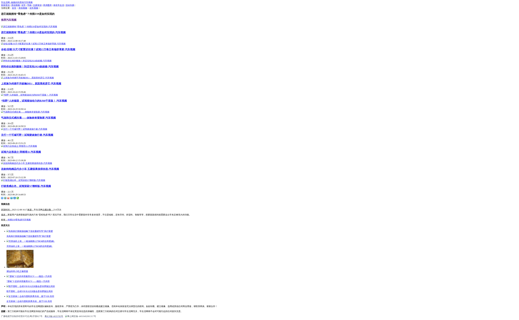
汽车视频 (26, 220)
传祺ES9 (12, 220)
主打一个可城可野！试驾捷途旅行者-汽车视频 (27, 134)
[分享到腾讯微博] (11, 198)
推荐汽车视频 (8, 19)
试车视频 (33, 8)
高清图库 (47, 5)
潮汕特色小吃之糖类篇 (17, 271)
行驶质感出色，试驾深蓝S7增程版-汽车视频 (26, 186)
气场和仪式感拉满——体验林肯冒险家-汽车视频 (28, 117)
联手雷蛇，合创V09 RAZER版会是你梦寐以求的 (29, 291)
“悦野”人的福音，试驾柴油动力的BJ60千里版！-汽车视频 (34, 100)
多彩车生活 (58, 5)
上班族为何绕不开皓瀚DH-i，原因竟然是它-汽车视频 (31, 83)
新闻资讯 (5, 5)
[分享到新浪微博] (8, 198)
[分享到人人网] (15, 198)
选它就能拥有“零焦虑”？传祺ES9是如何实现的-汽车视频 (33, 32)
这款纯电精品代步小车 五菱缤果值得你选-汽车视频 (30, 168)
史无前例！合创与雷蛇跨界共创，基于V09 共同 (29, 301)
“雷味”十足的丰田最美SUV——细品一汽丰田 (28, 281)
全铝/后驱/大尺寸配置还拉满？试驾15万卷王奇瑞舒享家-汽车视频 (38, 49)
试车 (23, 5)
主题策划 (37, 5)
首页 (14, 8)
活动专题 (70, 5)
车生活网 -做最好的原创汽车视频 (17, 2)
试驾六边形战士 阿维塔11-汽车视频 (21, 151)
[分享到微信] (18, 198)
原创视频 (15, 5)
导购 (29, 5)
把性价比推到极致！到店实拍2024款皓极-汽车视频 (30, 66)
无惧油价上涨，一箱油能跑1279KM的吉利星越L (29, 246)
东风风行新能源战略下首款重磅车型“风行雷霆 (28, 236)
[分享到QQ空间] (5, 198)
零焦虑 (19, 220)
